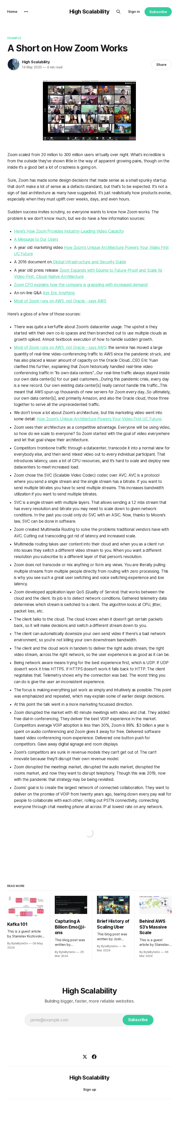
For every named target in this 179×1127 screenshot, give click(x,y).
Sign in (134, 11)
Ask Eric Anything (58, 293)
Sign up (89, 1089)
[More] (26, 11)
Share (161, 64)
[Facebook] (94, 1056)
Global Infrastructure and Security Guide (89, 262)
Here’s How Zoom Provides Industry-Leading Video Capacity (69, 231)
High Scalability (89, 11)
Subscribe (158, 12)
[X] (85, 1056)
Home (12, 11)
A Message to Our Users (36, 239)
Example (14, 38)
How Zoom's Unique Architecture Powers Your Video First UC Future (99, 419)
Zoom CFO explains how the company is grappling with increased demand (81, 284)
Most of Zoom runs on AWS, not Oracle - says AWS (60, 301)
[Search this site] (118, 11)
